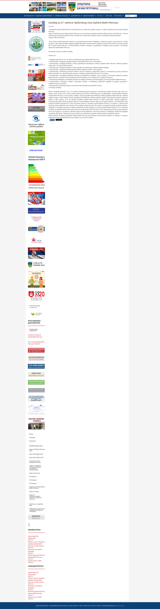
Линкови (32, 437)
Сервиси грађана (61, 16)
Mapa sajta (121, 605)
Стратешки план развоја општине (35, 461)
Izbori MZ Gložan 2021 (36, 457)
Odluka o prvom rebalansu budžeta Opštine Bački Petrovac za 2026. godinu (36, 544)
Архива (100, 16)
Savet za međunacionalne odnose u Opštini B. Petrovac (35, 497)
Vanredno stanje (34, 306)
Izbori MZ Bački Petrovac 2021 (37, 450)
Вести (31, 434)
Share (52, 120)
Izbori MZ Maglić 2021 (36, 454)
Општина (118, 16)
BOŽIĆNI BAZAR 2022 (35, 446)
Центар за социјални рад (36, 504)
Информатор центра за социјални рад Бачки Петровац (37, 510)
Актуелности (29, 16)
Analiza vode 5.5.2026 (34, 561)
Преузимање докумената (33, 329)
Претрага (32, 441)
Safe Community (34, 473)
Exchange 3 (33, 476)
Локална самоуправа (43, 16)
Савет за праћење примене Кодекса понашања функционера (35, 468)
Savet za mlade (34, 491)
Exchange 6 (33, 483)
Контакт (109, 16)
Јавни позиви (88, 16)
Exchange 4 (33, 480)
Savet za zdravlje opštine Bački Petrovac (37, 487)
